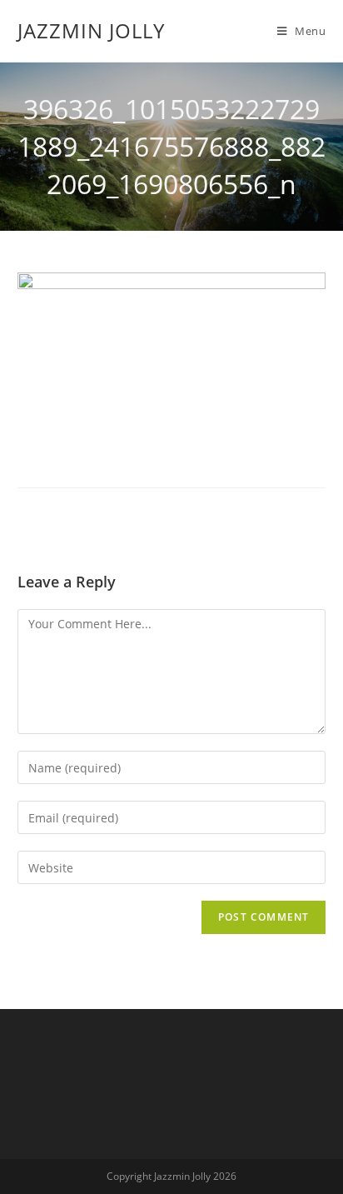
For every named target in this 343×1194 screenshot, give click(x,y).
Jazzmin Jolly (91, 30)
